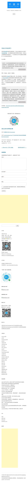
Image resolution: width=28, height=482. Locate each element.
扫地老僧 (3, 385)
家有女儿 (3, 360)
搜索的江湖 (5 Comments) (9, 132)
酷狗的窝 (3, 388)
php (2, 349)
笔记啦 (3, 397)
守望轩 (7, 474)
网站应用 (3, 372)
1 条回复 (3, 143)
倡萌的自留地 (4, 396)
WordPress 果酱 (5, 391)
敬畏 (5, 141)
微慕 (2, 382)
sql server (3, 350)
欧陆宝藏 (3, 400)
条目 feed (3, 418)
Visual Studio (4, 352)
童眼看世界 (4, 369)
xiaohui (3, 386)
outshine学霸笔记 (5, 408)
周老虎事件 (5, 51)
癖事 (2, 402)
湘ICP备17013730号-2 (6, 476)
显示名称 (4, 171)
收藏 (2, 367)
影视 (2, 361)
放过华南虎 (5, 77)
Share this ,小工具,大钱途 (7, 147)
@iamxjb (12, 255)
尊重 (2, 141)
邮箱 (3, 176)
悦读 (2, 364)
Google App (4, 339)
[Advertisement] (14, 30)
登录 (2, 416)
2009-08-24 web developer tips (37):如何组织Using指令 (12, 325)
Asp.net (3, 336)
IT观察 (3, 342)
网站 (2, 181)
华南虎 (8, 76)
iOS (2, 341)
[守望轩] (14, 5)
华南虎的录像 (4, 53)
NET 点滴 (3, 347)
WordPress (4, 358)
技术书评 (3, 366)
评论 (3, 157)
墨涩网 (3, 399)
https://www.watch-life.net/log (12, 265)
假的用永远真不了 (22, 147)
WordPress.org (4, 421)
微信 (2, 363)
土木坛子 (3, 389)
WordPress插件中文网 (6, 405)
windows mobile (4, 356)
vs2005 (3, 353)
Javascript (3, 344)
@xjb (10, 253)
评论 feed (3, 419)
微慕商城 (3, 383)
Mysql (3, 345)
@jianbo (6, 252)
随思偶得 (15, 139)
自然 (7, 141)
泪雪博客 (3, 393)
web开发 (3, 355)
